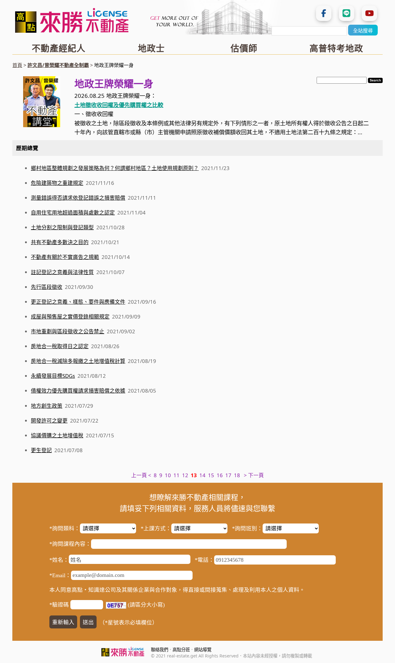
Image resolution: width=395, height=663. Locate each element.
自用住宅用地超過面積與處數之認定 (73, 212)
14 (202, 475)
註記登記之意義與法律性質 (62, 272)
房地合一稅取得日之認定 (60, 346)
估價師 (244, 48)
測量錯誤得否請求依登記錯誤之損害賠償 (78, 197)
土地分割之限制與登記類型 (62, 227)
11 (176, 475)
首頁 (17, 65)
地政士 (151, 48)
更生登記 (41, 450)
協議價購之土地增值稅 (57, 435)
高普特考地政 (336, 48)
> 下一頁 (254, 475)
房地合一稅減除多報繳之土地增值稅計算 (78, 361)
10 (168, 475)
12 (185, 475)
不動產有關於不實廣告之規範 (65, 257)
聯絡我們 (159, 650)
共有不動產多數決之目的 (60, 242)
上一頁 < (141, 475)
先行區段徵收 (46, 286)
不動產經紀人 (58, 48)
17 (228, 475)
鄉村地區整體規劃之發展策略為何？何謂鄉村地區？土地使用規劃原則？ (115, 168)
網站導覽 (202, 650)
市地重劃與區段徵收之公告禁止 (67, 331)
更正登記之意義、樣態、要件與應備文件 (78, 301)
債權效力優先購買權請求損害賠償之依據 (78, 390)
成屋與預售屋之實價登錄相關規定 (70, 316)
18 (237, 475)
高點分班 (181, 650)
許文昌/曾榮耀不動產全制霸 (58, 65)
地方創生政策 (46, 405)
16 (220, 475)
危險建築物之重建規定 (57, 182)
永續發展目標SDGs (53, 375)
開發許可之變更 (49, 420)
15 (211, 475)
